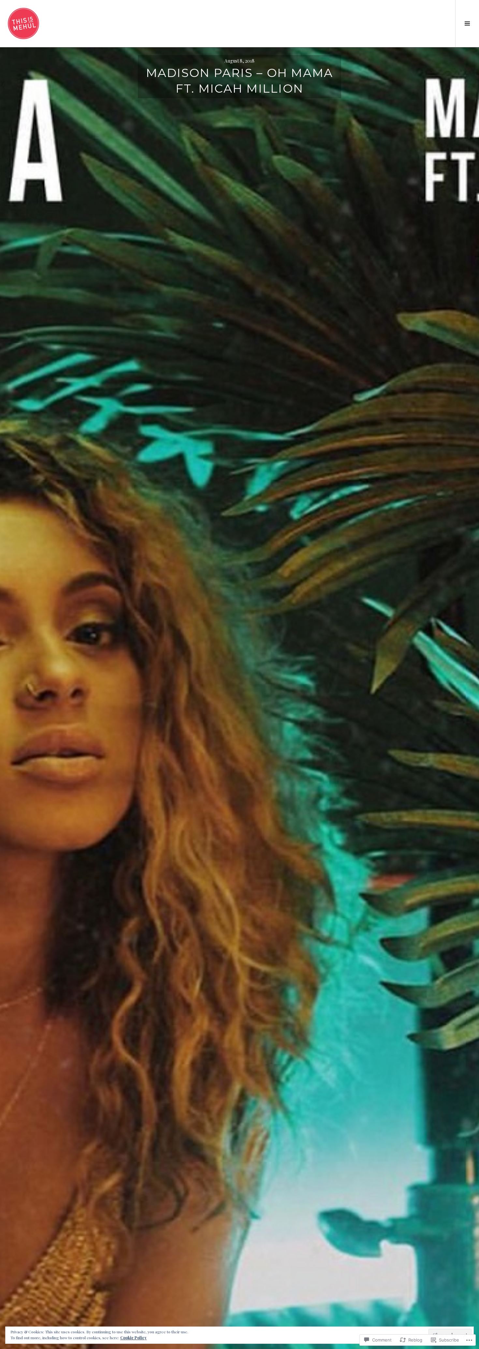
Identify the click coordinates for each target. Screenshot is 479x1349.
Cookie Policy (133, 1337)
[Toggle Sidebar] (467, 23)
